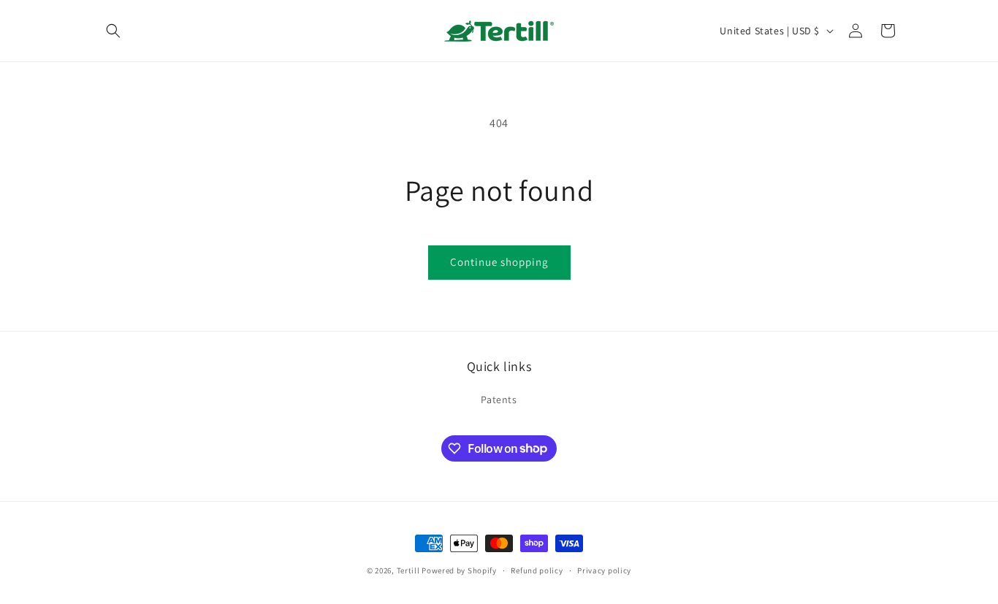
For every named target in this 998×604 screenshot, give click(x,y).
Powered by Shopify (459, 570)
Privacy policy (604, 570)
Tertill (408, 570)
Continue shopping (499, 262)
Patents (499, 399)
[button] (113, 31)
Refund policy (537, 570)
